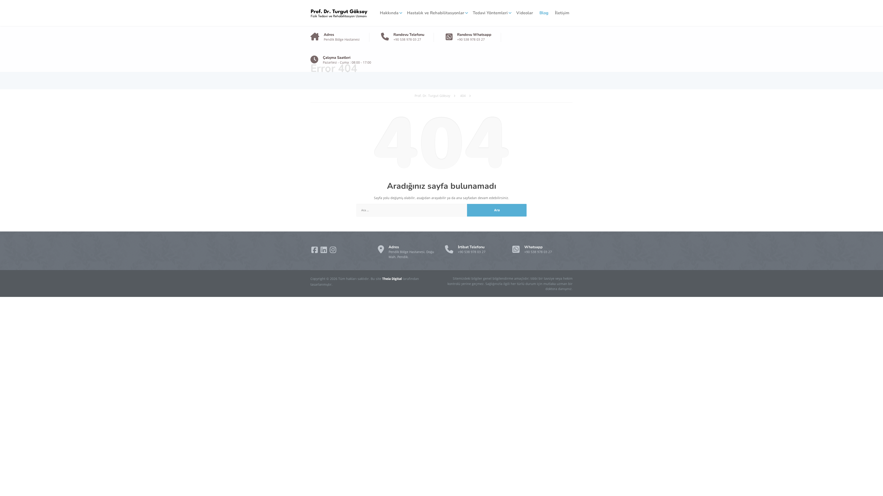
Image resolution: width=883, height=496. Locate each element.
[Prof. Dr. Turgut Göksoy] (339, 13)
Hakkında (389, 13)
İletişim (562, 13)
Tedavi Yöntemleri (490, 13)
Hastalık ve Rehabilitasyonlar (435, 13)
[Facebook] (315, 251)
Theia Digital (392, 278)
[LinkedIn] (324, 251)
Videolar (524, 13)
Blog (543, 13)
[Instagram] (333, 251)
